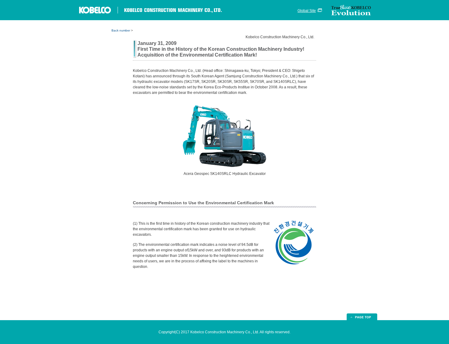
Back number (120, 30)
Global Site (307, 11)
